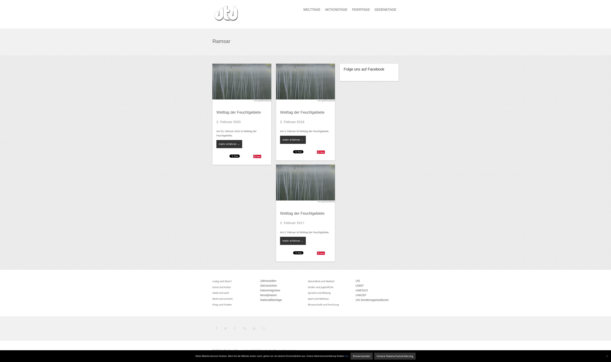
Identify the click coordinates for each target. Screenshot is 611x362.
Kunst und (218, 287)
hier (346, 356)
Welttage (311, 9)
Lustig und (218, 281)
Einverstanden (361, 356)
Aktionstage (336, 9)
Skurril (228, 281)
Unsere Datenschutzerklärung (395, 356)
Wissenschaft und (318, 304)
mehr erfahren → (229, 144)
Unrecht (228, 298)
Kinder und (314, 287)
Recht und (218, 298)
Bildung (326, 292)
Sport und (313, 298)
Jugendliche (327, 287)
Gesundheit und (317, 281)
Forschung (333, 304)
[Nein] (607, 356)
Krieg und (218, 304)
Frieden (228, 304)
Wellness (324, 298)
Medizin (330, 281)
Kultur (227, 287)
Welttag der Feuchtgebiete (238, 112)
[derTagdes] (225, 13)
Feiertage (361, 9)
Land (226, 292)
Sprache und (315, 292)
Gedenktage (385, 9)
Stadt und (218, 292)
